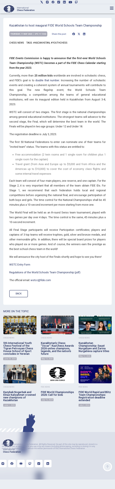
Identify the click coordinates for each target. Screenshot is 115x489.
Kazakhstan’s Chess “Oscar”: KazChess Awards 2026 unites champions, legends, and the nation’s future (57, 348)
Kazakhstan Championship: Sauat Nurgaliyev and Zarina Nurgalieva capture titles (94, 347)
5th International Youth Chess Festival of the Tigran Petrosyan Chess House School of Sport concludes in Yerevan (18, 348)
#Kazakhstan (41, 42)
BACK (19, 293)
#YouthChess (59, 42)
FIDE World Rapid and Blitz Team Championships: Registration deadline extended (95, 396)
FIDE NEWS (45, 387)
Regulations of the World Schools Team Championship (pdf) (44, 272)
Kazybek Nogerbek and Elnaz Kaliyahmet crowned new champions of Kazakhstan (19, 396)
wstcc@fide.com (41, 280)
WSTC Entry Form (19, 264)
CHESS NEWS (16, 42)
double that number (47, 80)
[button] (73, 34)
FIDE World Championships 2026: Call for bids (57, 393)
